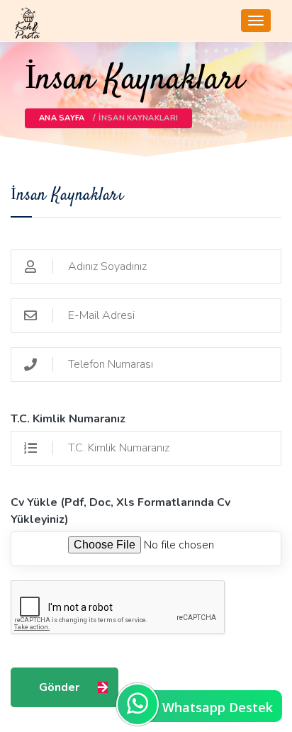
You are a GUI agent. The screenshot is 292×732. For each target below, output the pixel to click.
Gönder (59, 687)
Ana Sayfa (62, 118)
